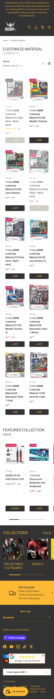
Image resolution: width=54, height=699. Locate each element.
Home (5, 40)
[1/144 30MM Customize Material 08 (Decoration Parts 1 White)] (39, 297)
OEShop (12, 681)
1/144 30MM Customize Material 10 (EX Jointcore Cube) (37, 391)
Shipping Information (37, 688)
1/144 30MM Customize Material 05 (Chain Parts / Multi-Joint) (14, 257)
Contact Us (23, 686)
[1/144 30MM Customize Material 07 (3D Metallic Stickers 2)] (15, 297)
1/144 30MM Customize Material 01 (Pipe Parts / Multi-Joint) (14, 118)
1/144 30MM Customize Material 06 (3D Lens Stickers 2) (37, 255)
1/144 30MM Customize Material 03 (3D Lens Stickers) (13, 187)
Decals (37, 564)
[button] (42, 27)
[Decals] (37, 549)
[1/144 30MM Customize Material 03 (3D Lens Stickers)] (15, 161)
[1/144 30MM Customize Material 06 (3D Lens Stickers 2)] (39, 229)
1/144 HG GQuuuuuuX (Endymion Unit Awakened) (37, 481)
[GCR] (12, 656)
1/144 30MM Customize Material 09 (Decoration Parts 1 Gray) (14, 393)
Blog (14, 686)
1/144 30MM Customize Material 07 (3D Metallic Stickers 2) (13, 325)
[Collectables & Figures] (13, 549)
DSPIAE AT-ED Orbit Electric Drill (15, 477)
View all (7, 434)
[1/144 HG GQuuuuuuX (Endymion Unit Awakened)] (39, 454)
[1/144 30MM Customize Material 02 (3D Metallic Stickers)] (39, 90)
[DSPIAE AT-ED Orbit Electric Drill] (15, 454)
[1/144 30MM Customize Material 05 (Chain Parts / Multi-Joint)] (15, 229)
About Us (6, 686)
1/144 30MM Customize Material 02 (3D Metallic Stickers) (38, 116)
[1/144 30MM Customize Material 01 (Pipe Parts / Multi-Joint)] (15, 90)
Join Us (43, 691)
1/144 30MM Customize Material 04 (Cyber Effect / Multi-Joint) (38, 189)
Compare (14, 99)
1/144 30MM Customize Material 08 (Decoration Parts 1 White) (38, 325)
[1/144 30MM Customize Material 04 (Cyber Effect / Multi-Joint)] (39, 161)
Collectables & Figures (13, 565)
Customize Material (17, 40)
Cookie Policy (35, 686)
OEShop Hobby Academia (28, 691)
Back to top (25, 611)
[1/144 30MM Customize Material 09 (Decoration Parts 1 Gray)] (15, 365)
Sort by (6, 61)
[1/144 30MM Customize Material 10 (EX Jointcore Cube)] (39, 365)
